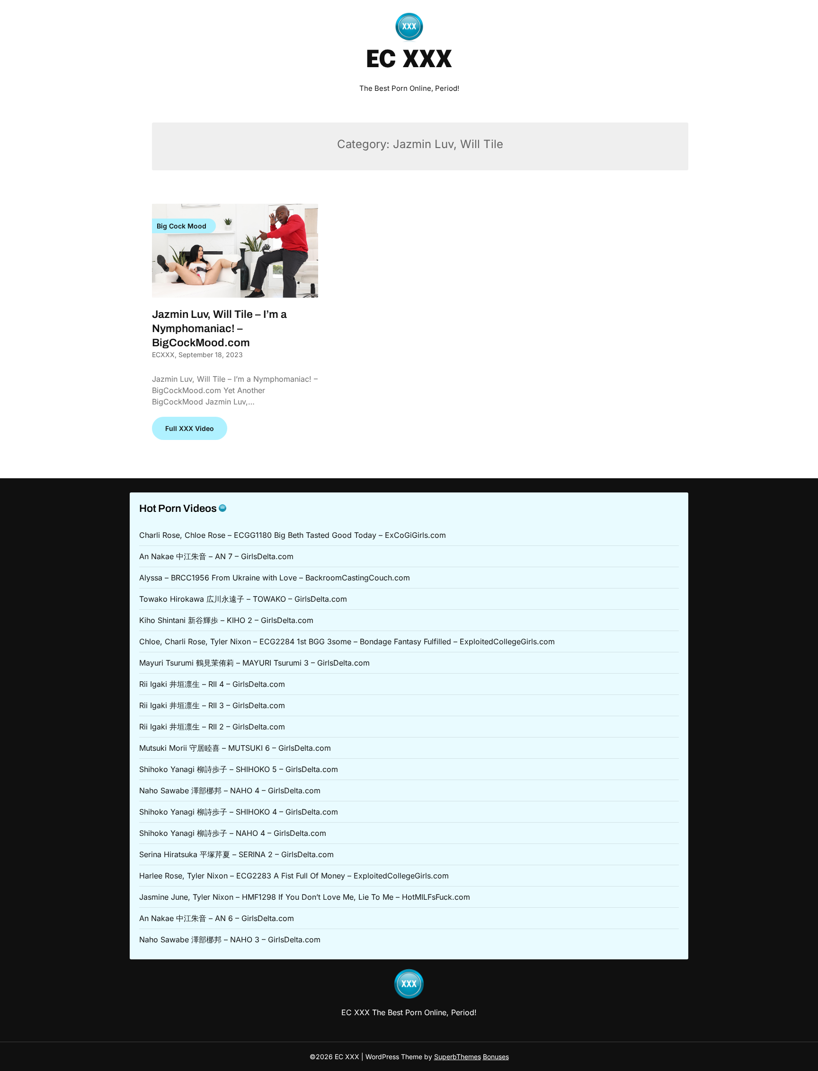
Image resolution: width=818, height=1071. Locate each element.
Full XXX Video (189, 428)
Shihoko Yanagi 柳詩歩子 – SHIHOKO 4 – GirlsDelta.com (238, 811)
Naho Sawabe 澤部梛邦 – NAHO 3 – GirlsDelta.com (229, 939)
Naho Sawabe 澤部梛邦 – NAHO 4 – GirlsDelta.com (229, 790)
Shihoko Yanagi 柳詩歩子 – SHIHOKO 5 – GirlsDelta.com (238, 769)
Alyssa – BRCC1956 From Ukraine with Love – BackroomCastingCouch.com (274, 577)
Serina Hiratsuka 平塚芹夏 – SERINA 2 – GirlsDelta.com (236, 854)
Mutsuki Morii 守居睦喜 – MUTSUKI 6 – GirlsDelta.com (235, 748)
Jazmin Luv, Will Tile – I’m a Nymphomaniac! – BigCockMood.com (219, 328)
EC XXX (409, 60)
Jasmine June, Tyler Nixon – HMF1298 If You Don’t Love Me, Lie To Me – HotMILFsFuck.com (304, 897)
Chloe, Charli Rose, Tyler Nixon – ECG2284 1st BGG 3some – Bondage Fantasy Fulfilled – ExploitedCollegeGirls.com (347, 641)
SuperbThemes (457, 1057)
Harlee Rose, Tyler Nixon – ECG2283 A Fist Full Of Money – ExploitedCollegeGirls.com (294, 875)
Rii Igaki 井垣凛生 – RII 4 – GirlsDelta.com (212, 684)
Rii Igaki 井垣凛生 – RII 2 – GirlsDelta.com (212, 726)
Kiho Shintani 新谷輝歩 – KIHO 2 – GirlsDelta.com (226, 620)
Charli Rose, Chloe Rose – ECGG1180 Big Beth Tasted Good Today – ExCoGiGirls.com (292, 535)
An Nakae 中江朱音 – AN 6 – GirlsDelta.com (216, 918)
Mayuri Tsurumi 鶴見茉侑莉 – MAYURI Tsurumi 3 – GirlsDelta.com (254, 662)
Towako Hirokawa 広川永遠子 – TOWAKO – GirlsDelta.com (243, 599)
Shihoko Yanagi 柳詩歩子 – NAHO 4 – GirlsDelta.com (232, 833)
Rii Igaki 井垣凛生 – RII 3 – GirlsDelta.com (212, 705)
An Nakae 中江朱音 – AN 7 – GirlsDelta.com (216, 556)
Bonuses (496, 1057)
